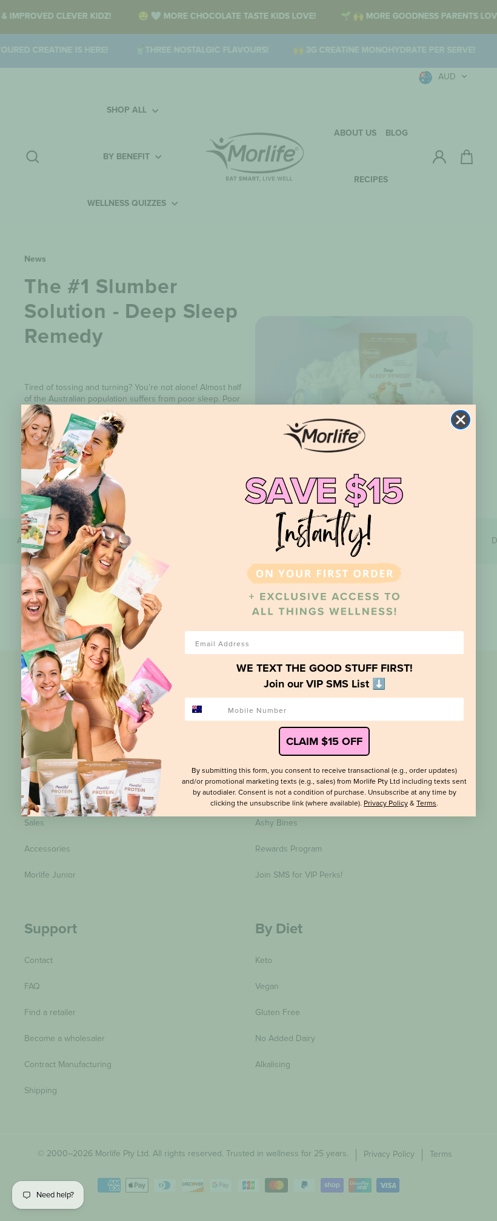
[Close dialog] (461, 420)
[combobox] (203, 709)
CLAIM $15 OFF (324, 741)
